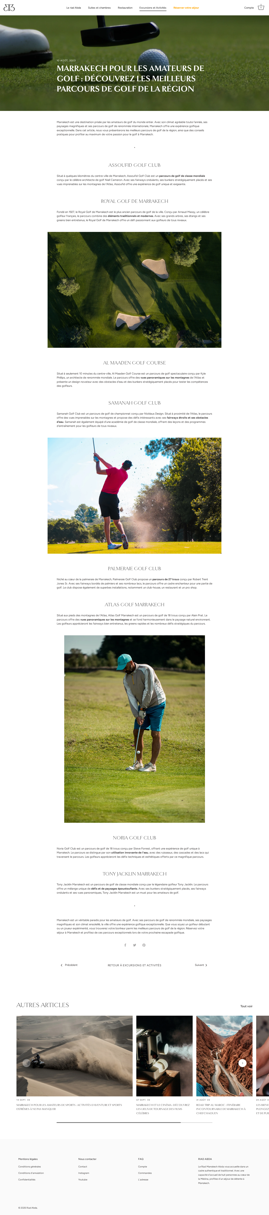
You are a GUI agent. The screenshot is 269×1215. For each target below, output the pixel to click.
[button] (27, 1063)
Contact (82, 1166)
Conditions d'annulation (31, 1173)
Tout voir (246, 1006)
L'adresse (143, 1179)
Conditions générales (29, 1166)
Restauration (125, 7)
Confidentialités (26, 1179)
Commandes (145, 1173)
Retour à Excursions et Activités (134, 965)
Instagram (83, 1173)
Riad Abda (32, 1207)
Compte (249, 7)
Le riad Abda (73, 7)
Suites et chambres (99, 7)
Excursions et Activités (152, 7)
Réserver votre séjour (186, 7)
